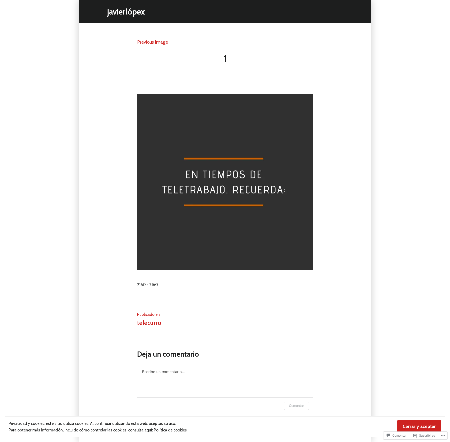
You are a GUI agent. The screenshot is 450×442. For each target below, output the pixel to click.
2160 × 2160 (147, 284)
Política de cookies (170, 429)
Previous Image (152, 42)
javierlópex (126, 12)
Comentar (296, 406)
